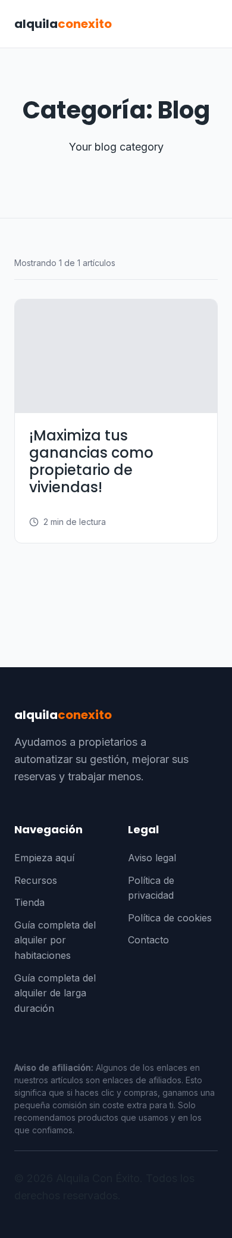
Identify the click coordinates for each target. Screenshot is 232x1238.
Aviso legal (152, 858)
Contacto (148, 940)
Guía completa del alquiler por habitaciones (55, 940)
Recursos (35, 880)
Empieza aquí (44, 858)
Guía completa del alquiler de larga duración (55, 993)
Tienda (29, 902)
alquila (63, 23)
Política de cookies (170, 918)
